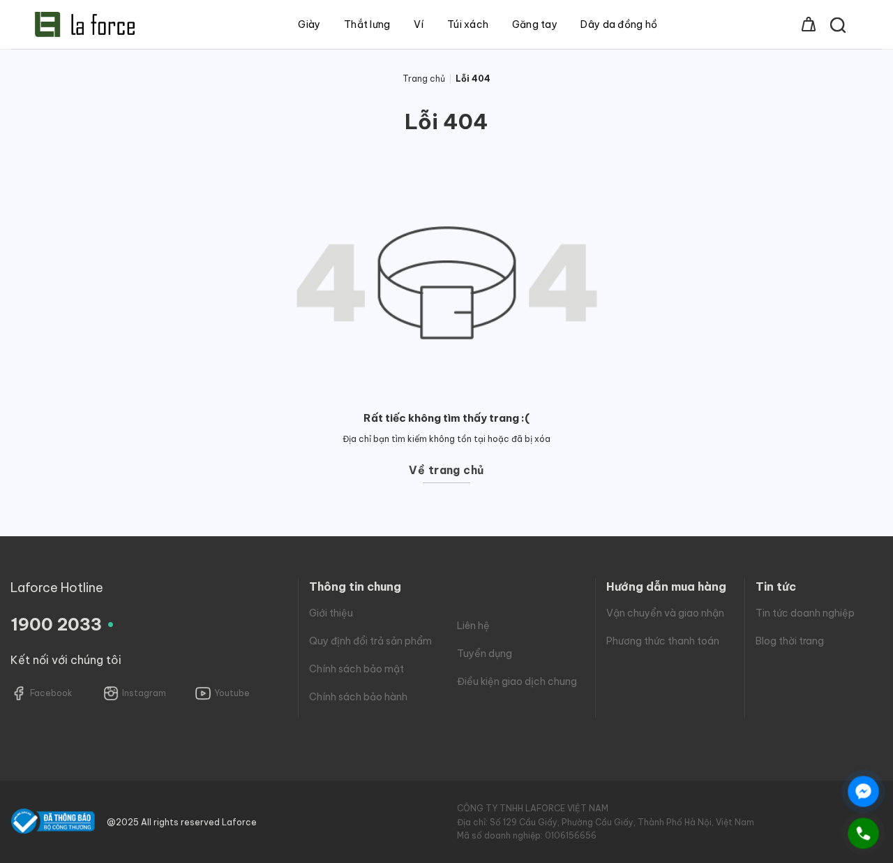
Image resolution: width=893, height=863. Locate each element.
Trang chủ (424, 78)
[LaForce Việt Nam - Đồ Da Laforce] (85, 24)
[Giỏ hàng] (808, 24)
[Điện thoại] (863, 833)
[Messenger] (863, 791)
